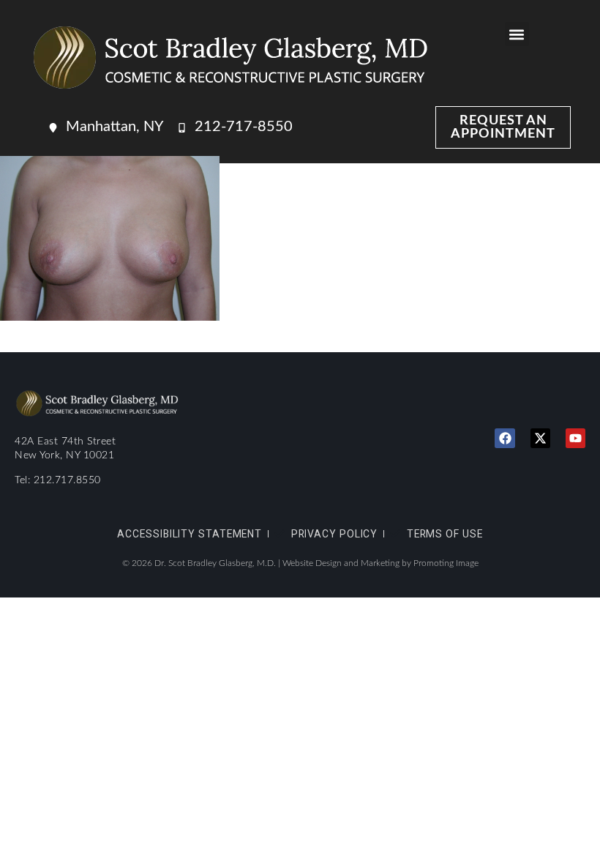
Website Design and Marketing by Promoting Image (380, 563)
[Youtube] (575, 438)
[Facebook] (504, 438)
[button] (517, 34)
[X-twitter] (540, 438)
